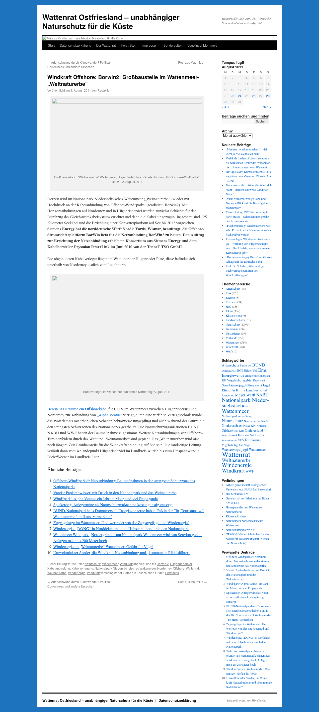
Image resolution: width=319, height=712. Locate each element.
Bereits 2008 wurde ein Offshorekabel (77, 408)
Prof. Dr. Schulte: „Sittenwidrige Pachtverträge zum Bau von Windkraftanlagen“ (245, 270)
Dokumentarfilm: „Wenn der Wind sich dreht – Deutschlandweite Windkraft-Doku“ (249, 189)
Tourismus (232, 329)
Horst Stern (129, 45)
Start (51, 45)
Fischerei (231, 302)
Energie (230, 297)
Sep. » (267, 107)
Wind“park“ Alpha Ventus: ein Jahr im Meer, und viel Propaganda (105, 498)
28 (268, 96)
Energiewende (233, 375)
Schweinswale (229, 440)
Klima (229, 311)
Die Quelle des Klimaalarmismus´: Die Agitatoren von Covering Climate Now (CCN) (249, 176)
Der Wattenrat (106, 45)
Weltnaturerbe (57, 573)
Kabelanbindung (58, 568)
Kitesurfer (228, 390)
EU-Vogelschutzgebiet (237, 380)
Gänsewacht (254, 385)
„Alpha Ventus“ (109, 414)
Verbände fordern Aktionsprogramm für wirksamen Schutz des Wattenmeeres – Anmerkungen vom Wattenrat (248, 162)
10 (239, 84)
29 (225, 102)
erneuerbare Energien (257, 375)
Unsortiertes (233, 333)
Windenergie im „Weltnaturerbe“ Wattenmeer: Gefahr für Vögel (103, 546)
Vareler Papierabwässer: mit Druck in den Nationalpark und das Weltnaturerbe (114, 492)
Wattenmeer (110, 564)
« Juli (225, 107)
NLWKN (249, 425)
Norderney (164, 568)
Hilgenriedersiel (181, 564)
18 (246, 90)
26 (253, 96)
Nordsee (261, 426)
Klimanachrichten (236, 516)
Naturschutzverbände (256, 421)
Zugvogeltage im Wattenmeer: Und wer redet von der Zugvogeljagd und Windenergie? (121, 522)
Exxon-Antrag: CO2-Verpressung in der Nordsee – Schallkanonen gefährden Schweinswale (248, 216)
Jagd (228, 306)
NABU (262, 394)
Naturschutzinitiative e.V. (240, 530)
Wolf (229, 351)
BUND (258, 365)
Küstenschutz (234, 315)
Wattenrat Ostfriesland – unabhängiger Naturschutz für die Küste (111, 21)
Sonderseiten (172, 45)
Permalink (172, 573)
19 (253, 90)
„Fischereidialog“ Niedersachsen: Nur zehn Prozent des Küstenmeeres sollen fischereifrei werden (248, 230)
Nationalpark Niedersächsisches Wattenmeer (125, 568)
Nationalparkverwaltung (236, 416)
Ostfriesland (254, 430)
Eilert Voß (250, 370)
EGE (240, 370)
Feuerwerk (259, 380)
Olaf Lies (239, 430)
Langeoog (228, 395)
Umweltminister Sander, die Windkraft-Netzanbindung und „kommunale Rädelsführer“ (121, 552)
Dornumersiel (229, 370)
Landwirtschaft (234, 320)
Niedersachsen (232, 425)
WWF (249, 471)
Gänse (225, 385)
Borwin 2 (163, 564)
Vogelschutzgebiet (232, 445)
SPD (241, 440)
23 (232, 96)
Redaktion (104, 90)
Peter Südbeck (229, 435)
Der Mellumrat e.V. (237, 494)
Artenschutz (233, 288)
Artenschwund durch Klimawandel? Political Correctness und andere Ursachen (79, 64)
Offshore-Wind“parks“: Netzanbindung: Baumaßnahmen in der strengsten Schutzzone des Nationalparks (248, 561)
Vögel (247, 445)
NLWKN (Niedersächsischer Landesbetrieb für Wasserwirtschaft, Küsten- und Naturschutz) (248, 538)
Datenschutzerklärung (75, 45)
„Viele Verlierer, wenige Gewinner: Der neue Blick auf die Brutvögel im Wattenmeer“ (247, 203)
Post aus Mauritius (192, 62)
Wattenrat (192, 568)
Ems (228, 293)
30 (232, 102)
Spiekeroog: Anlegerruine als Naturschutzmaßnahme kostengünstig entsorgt (112, 504)
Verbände (231, 338)
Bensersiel (245, 365)
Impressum (150, 45)
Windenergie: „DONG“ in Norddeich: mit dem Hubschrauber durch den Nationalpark (121, 528)
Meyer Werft (245, 395)
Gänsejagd (237, 384)
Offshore (178, 568)
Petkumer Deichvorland (251, 435)
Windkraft (126, 564)
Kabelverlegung (82, 568)
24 (239, 96)
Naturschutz (92, 564)
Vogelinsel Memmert (202, 45)
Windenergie (76, 573)
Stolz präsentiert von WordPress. (246, 700)
